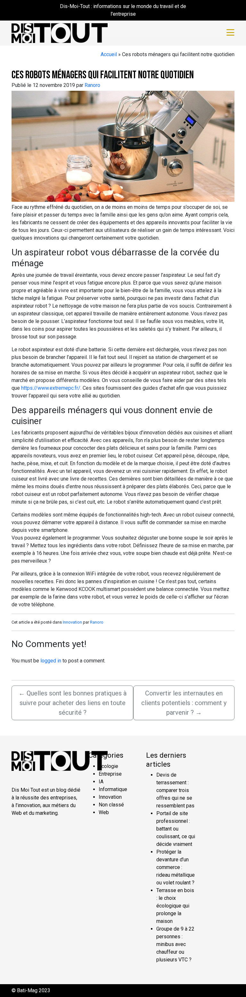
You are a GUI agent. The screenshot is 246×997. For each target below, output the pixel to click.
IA (101, 782)
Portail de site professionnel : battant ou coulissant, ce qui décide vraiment (175, 828)
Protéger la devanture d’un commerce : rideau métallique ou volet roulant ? (175, 867)
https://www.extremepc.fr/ (50, 388)
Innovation (72, 622)
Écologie (108, 766)
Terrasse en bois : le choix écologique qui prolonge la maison (175, 905)
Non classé (111, 805)
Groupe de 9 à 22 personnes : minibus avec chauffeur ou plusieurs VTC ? (175, 944)
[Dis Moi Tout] (60, 32)
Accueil (109, 54)
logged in (50, 661)
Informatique (113, 789)
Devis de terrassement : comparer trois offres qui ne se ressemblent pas (175, 790)
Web (104, 812)
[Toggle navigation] (230, 33)
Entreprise (110, 774)
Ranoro (92, 85)
